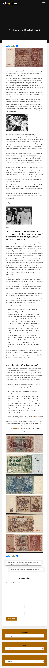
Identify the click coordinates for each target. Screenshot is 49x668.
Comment (8, 584)
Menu (44, 2)
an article (16, 428)
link (34, 416)
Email (7, 610)
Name (7, 603)
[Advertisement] (24, 15)
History (28, 33)
